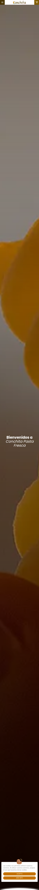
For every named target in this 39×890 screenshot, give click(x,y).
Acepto (19, 874)
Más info (19, 878)
